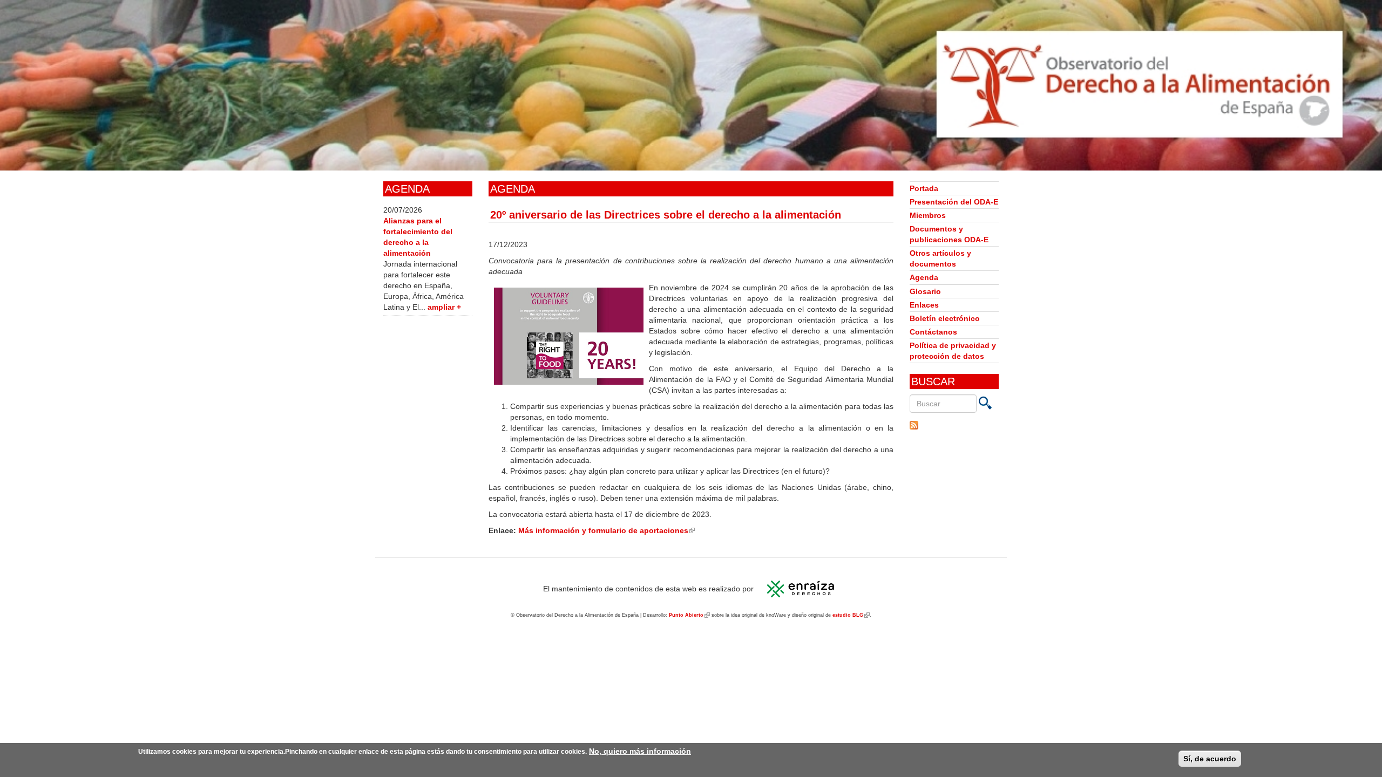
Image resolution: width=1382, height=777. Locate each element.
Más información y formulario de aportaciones (606, 530)
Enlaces (924, 305)
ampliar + (444, 307)
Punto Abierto (689, 615)
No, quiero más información (640, 751)
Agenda (924, 277)
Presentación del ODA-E (954, 201)
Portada (924, 188)
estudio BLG (851, 615)
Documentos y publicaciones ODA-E (949, 234)
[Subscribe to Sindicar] (954, 425)
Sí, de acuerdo (1209, 758)
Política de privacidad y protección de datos (953, 350)
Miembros (928, 215)
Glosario (925, 291)
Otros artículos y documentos (940, 258)
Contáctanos (933, 332)
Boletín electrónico (945, 318)
